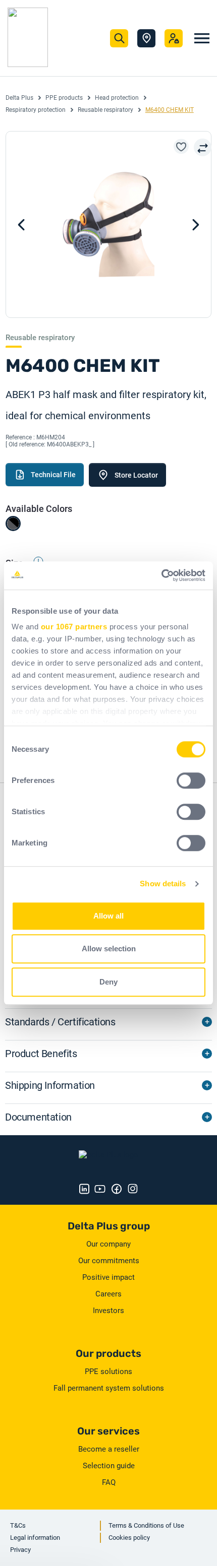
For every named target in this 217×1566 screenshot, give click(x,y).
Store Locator (146, 38)
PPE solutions (108, 1371)
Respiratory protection (36, 109)
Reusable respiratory (105, 109)
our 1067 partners (74, 626)
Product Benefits (41, 1054)
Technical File (53, 475)
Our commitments (108, 1260)
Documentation (38, 1117)
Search (119, 38)
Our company (108, 1244)
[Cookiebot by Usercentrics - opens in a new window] (161, 575)
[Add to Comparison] (202, 147)
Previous (196, 225)
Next (21, 225)
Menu (201, 38)
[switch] (191, 780)
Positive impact (108, 1277)
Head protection (117, 97)
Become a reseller (108, 1449)
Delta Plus (19, 97)
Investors (108, 1310)
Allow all (108, 915)
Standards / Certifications (60, 1022)
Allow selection (109, 948)
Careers (108, 1293)
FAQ (109, 1482)
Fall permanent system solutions (108, 1388)
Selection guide (109, 1465)
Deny (108, 981)
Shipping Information (50, 1085)
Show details (163, 883)
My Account (174, 38)
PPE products (64, 97)
